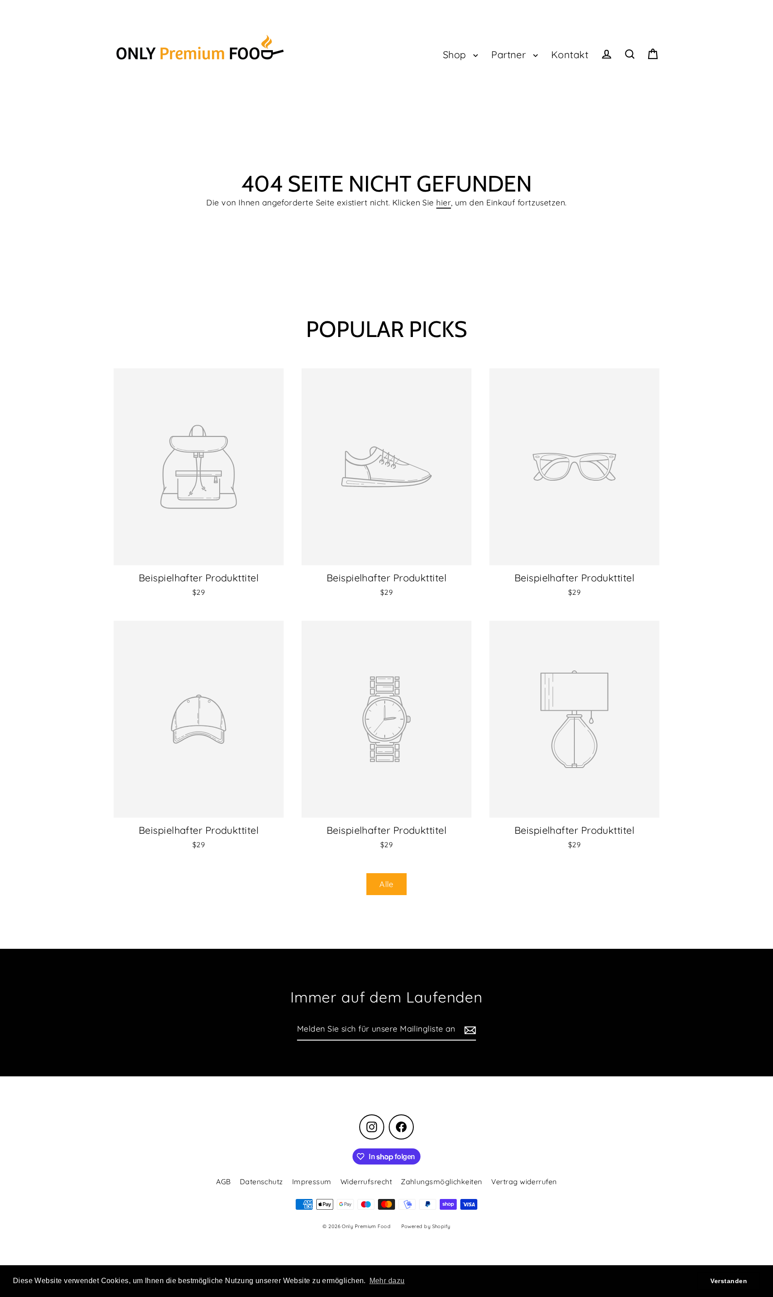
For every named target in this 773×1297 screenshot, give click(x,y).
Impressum (311, 1181)
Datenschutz (261, 1181)
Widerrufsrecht (366, 1181)
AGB (223, 1181)
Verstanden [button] (728, 1280)
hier (443, 202)
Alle (386, 884)
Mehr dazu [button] (387, 1280)
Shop (456, 54)
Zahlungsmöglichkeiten (441, 1181)
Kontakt (569, 54)
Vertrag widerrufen (524, 1181)
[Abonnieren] (469, 1030)
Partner (510, 54)
